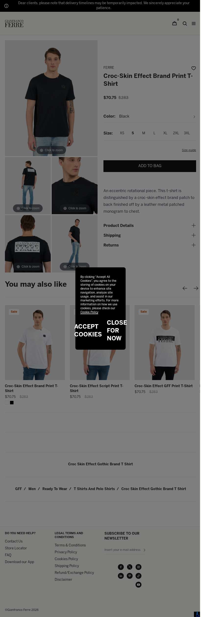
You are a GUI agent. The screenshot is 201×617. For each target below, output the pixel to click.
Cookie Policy (89, 312)
